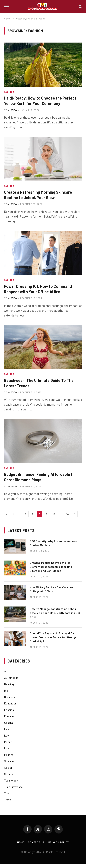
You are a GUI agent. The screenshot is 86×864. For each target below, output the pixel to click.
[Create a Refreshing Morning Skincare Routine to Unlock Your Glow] (43, 159)
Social (8, 767)
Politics (8, 754)
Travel (8, 799)
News (7, 748)
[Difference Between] (43, 6)
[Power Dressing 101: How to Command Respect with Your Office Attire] (43, 253)
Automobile (11, 677)
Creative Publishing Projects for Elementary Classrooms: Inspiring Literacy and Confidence (51, 566)
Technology (11, 780)
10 (54, 514)
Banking (9, 684)
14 (67, 514)
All (5, 671)
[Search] (80, 6)
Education (10, 703)
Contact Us (36, 842)
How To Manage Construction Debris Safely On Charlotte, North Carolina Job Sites (55, 613)
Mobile (8, 742)
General (8, 722)
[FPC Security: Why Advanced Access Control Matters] (15, 546)
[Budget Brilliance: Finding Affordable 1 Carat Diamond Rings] (43, 441)
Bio (6, 690)
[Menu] (6, 6)
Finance (9, 716)
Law (6, 735)
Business (9, 697)
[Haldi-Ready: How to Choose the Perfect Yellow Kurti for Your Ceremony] (43, 65)
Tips (6, 793)
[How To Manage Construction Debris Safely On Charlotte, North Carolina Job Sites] (15, 614)
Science (9, 761)
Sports (8, 774)
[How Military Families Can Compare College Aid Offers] (15, 592)
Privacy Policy (58, 842)
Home (20, 842)
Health (8, 729)
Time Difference (13, 787)
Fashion (9, 709)
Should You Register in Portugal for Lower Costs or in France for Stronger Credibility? (54, 637)
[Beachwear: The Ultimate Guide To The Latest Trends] (43, 347)
